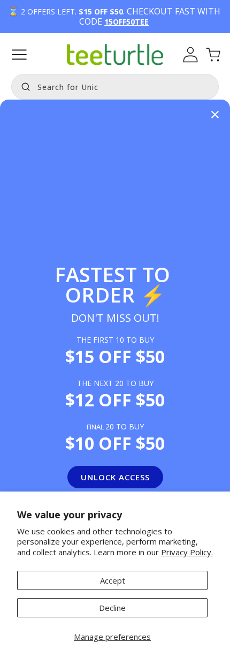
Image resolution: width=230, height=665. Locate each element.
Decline (112, 607)
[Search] (23, 85)
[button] (19, 54)
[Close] (215, 115)
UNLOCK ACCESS (115, 477)
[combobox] (115, 87)
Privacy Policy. (187, 552)
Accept (112, 580)
